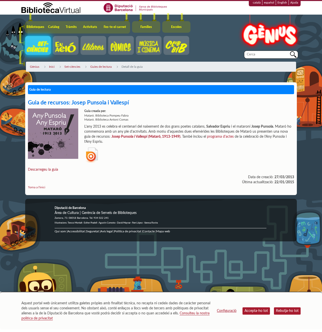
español (269, 2)
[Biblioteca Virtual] (50, 7)
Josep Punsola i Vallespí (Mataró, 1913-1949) (145, 136)
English (282, 2)
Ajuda (294, 2)
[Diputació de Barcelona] (135, 7)
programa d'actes (220, 136)
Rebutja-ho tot (287, 311)
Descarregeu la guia (43, 169)
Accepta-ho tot (256, 311)
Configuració (226, 311)
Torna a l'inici (36, 187)
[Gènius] (269, 32)
